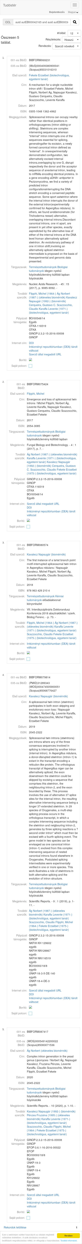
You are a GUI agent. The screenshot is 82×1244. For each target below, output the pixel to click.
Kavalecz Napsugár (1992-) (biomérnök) (53, 299)
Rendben (68, 1235)
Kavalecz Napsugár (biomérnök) (46, 554)
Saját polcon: (19, 366)
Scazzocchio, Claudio (43, 469)
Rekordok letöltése (15, 1227)
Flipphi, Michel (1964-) (42, 293)
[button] (74, 33)
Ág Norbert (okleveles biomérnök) (47, 1050)
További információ (68, 1240)
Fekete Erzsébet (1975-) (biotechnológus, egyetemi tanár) (52, 471)
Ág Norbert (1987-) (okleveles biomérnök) (49, 295)
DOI (31, 343)
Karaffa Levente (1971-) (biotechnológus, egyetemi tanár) (49, 310)
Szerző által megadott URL (45, 354)
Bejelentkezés (57, 12)
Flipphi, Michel (35, 393)
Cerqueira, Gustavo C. (42, 305)
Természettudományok (43, 267)
